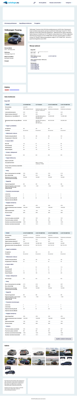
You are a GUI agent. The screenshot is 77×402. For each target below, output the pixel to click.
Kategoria (68, 2)
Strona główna (42, 2)
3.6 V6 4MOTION (34, 57)
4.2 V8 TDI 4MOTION (52, 56)
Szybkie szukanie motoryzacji (63, 338)
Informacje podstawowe (11, 23)
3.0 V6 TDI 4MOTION (35, 64)
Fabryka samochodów (55, 2)
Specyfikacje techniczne (25, 23)
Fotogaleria (37, 23)
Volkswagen (9, 30)
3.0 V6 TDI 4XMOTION (35, 66)
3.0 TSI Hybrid (33, 60)
